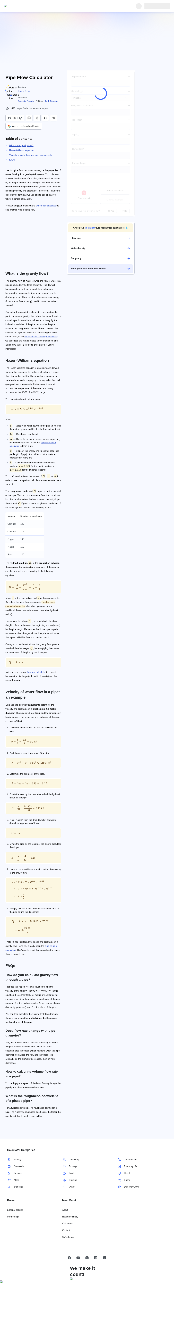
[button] (100, 227)
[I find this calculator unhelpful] (20, 118)
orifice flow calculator (46, 205)
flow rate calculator (36, 672)
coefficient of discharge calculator (40, 336)
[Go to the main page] (19, 6)
